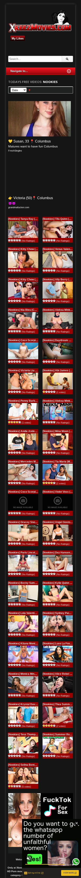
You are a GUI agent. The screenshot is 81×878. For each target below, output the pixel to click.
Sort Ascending (29, 90)
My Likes (18, 38)
